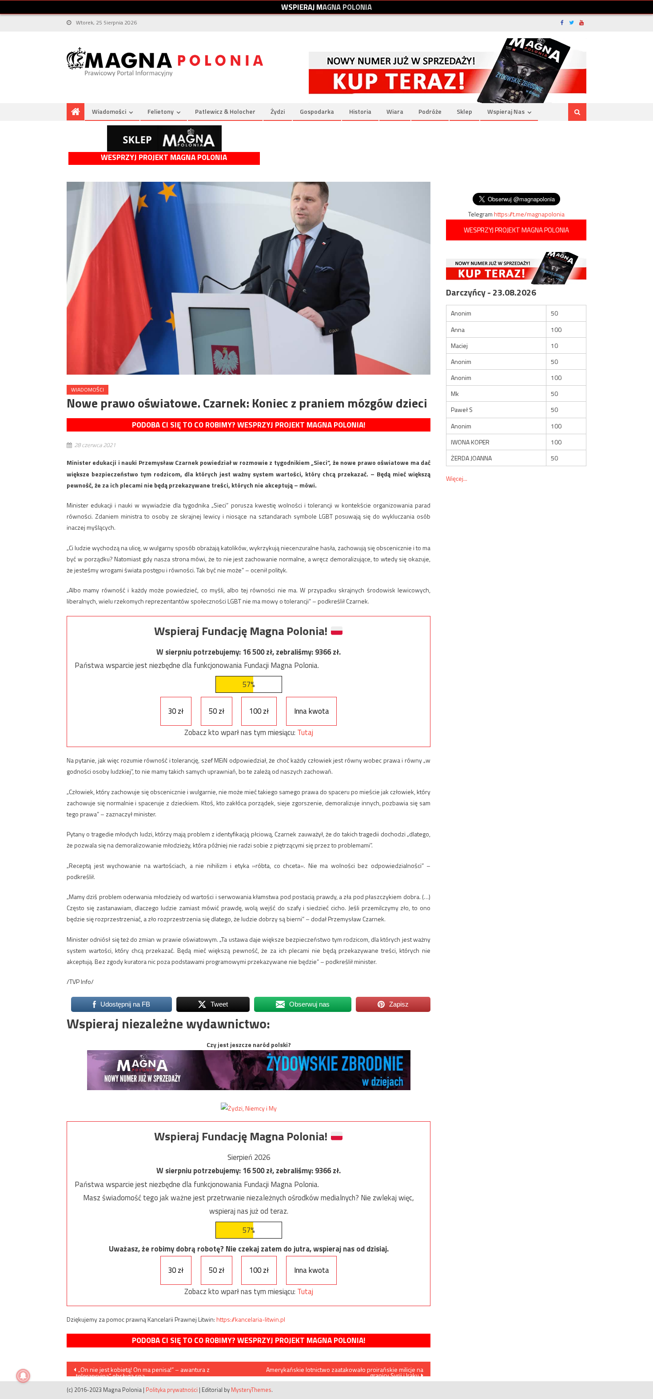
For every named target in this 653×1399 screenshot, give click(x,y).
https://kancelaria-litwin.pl (250, 1319)
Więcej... (456, 478)
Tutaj (305, 732)
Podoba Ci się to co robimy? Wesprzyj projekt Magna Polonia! (248, 425)
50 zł (216, 711)
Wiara (394, 111)
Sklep (464, 111)
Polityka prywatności (172, 1389)
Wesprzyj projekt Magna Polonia (164, 157)
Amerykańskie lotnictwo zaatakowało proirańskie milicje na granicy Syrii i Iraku (344, 1370)
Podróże (430, 111)
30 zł (175, 711)
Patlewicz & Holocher (225, 111)
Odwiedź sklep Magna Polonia (164, 138)
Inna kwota (311, 711)
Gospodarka (317, 111)
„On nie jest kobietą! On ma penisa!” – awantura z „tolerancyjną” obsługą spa (142, 1370)
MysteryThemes (251, 1389)
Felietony (160, 111)
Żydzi (278, 111)
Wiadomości (109, 111)
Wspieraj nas (506, 111)
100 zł (259, 711)
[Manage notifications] (23, 1376)
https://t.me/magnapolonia (529, 214)
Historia (360, 111)
